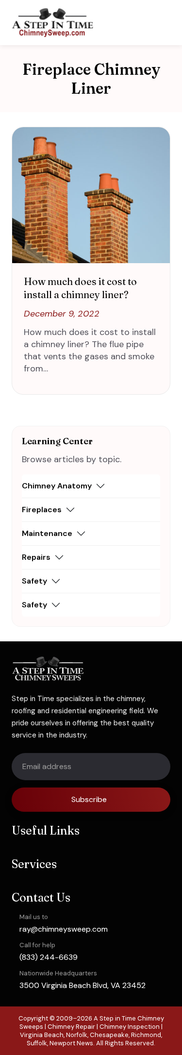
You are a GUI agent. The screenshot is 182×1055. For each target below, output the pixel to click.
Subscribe (89, 799)
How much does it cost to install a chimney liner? (80, 288)
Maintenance (47, 533)
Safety (34, 581)
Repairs (36, 557)
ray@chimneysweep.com (63, 929)
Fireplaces (42, 509)
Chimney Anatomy (57, 485)
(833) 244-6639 (48, 957)
